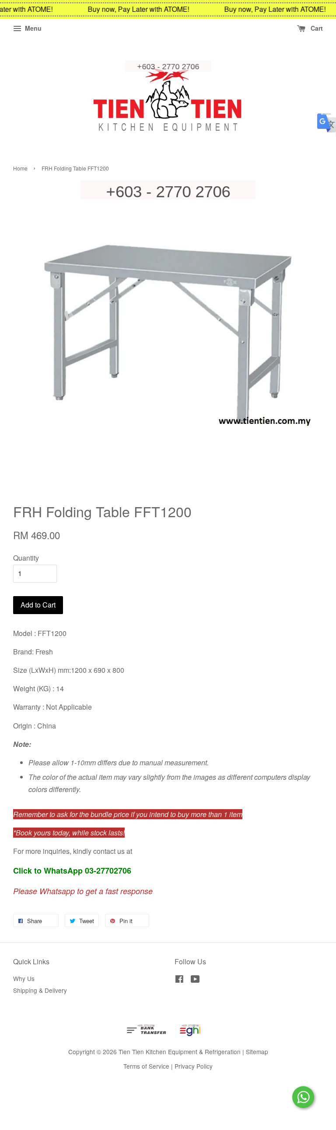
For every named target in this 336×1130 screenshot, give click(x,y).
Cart (316, 28)
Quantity (26, 558)
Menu (32, 28)
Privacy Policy (194, 1066)
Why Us (24, 978)
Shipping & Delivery (40, 990)
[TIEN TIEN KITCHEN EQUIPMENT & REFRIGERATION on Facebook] (179, 980)
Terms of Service (146, 1066)
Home (20, 168)
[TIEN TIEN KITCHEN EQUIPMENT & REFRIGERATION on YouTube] (195, 980)
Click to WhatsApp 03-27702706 (72, 870)
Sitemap (257, 1051)
